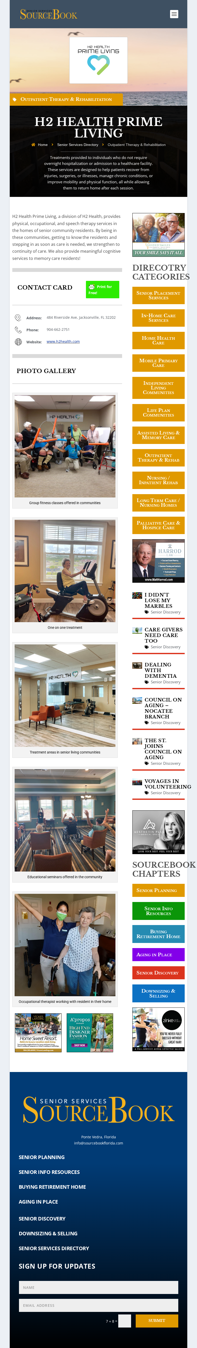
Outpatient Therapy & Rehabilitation (66, 99)
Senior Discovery (166, 611)
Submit (157, 1320)
